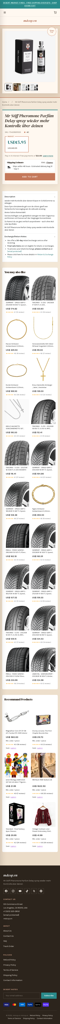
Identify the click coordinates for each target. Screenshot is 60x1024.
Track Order (8, 946)
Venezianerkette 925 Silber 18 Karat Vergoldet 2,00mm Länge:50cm (42, 345)
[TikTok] (27, 891)
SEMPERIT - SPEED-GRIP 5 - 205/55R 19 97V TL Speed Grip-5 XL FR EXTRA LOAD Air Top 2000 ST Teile (42, 469)
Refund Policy (9, 960)
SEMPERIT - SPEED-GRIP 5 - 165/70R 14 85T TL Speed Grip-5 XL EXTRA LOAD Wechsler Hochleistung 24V (16, 592)
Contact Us (8, 936)
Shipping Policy (10, 975)
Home (4, 102)
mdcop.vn (30, 21)
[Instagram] (13, 891)
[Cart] (55, 12)
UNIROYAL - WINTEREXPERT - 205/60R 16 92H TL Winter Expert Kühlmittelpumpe (43, 675)
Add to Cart (30, 177)
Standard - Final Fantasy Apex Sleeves (15, 830)
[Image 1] (8, 87)
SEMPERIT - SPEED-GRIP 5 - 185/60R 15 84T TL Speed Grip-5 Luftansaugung (16, 510)
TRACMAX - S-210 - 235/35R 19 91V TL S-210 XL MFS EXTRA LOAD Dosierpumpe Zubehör (16, 634)
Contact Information (12, 980)
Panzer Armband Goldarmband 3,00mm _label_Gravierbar (14, 345)
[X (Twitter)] (34, 891)
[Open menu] (5, 12)
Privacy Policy (9, 965)
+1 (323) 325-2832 (11, 911)
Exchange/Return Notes (16, 236)
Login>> (13, 748)
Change (49, 162)
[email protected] (14, 251)
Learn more (48, 156)
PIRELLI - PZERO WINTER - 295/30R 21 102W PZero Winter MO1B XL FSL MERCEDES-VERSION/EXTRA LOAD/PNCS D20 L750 (16, 675)
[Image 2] (17, 87)
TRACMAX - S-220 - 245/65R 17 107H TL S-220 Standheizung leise (43, 304)
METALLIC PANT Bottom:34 (42, 780)
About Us (7, 931)
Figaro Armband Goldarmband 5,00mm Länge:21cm (41, 510)
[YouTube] (20, 891)
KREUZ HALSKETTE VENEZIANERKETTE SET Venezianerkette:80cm (15, 427)
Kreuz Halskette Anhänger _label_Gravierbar (42, 386)
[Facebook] (6, 891)
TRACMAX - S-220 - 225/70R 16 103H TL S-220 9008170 (16, 469)
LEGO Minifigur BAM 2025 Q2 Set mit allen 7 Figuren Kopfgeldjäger (16, 781)
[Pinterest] (41, 891)
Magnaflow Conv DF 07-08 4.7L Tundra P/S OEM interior (16, 732)
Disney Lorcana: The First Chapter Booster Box (42, 732)
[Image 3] (25, 87)
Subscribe (49, 995)
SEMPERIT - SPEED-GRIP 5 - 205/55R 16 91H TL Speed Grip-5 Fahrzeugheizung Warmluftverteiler (42, 634)
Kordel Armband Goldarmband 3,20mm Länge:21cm (14, 386)
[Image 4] (34, 87)
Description (10, 196)
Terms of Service (10, 970)
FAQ (5, 941)
